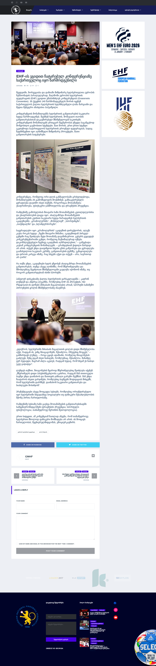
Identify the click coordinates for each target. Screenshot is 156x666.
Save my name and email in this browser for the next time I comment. (46, 544)
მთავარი (29, 10)
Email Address (62, 501)
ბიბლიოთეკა (113, 10)
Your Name (20, 501)
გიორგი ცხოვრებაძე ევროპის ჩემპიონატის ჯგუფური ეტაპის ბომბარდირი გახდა (32, 475)
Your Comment (22, 513)
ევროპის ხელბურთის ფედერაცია (26, 432)
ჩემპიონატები (76, 10)
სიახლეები (43, 10)
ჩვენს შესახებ (95, 10)
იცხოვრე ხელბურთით (132, 10)
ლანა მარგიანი (43, 432)
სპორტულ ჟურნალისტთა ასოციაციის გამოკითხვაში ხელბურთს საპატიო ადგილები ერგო (75, 475)
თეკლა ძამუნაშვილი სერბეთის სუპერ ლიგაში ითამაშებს (99, 613)
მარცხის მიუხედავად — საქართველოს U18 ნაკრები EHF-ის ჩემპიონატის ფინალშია (99, 647)
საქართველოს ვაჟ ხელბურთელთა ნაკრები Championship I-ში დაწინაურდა (97, 630)
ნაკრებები (59, 10)
